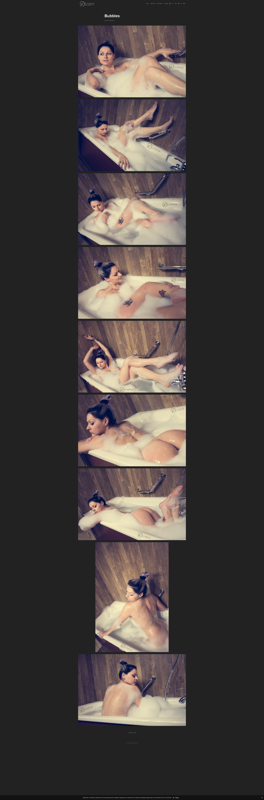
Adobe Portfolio (134, 743)
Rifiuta (177, 797)
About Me (152, 3)
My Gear (166, 3)
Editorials (159, 3)
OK (173, 797)
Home (147, 3)
